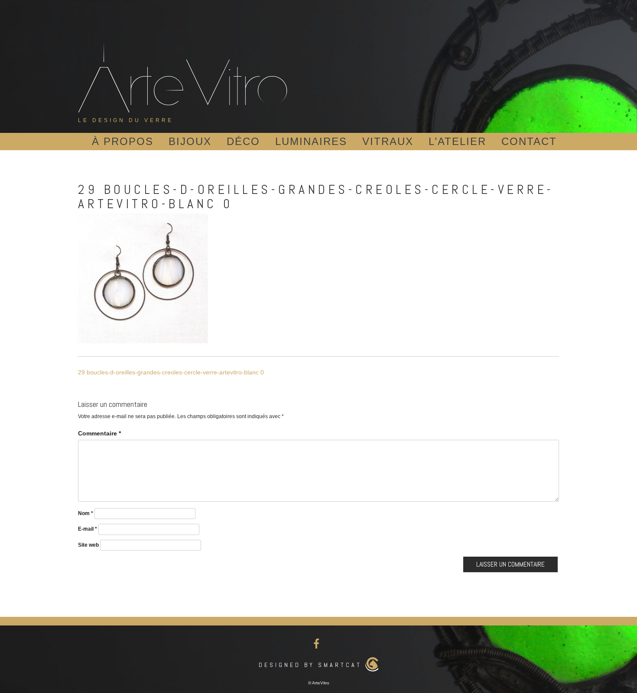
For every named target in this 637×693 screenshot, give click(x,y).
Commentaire (99, 433)
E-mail (87, 529)
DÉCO (243, 141)
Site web (88, 545)
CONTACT (529, 141)
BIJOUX (190, 141)
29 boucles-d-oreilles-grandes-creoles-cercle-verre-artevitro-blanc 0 (171, 372)
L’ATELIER (457, 141)
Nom (85, 513)
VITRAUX (387, 141)
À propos (122, 141)
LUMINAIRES (311, 141)
